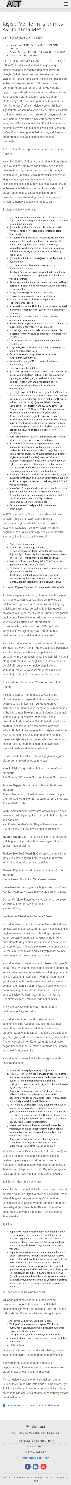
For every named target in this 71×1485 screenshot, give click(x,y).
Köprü (35, 1481)
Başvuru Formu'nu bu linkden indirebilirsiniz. (32, 1405)
